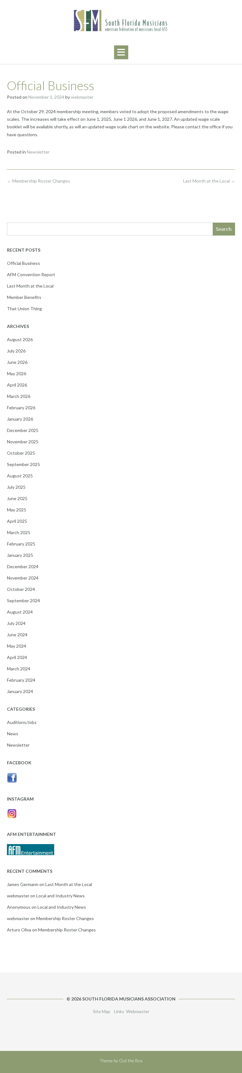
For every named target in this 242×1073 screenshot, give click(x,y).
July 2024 (16, 623)
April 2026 (17, 385)
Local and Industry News (60, 895)
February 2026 (21, 407)
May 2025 (16, 509)
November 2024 (22, 577)
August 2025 (20, 475)
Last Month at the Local (209, 181)
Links (119, 1011)
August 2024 (20, 612)
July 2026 (16, 350)
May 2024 (16, 646)
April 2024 (17, 657)
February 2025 (21, 543)
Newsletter (38, 152)
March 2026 (18, 396)
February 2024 (21, 680)
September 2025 (23, 464)
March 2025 (18, 532)
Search (224, 229)
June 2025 (17, 498)
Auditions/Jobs (22, 722)
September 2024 (23, 600)
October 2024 (21, 589)
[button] (121, 52)
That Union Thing (24, 308)
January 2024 (20, 691)
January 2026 (20, 419)
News (12, 733)
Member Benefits (24, 297)
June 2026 (17, 362)
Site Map (101, 1011)
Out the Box (130, 1060)
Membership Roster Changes (38, 181)
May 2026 (16, 373)
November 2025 (22, 441)
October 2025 (21, 453)
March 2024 (18, 668)
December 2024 (22, 566)
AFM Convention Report (31, 274)
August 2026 (20, 339)
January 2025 (20, 555)
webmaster (82, 97)
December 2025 (22, 430)
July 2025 (16, 487)
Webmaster (137, 1011)
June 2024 (17, 634)
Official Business (23, 263)
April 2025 (17, 521)
